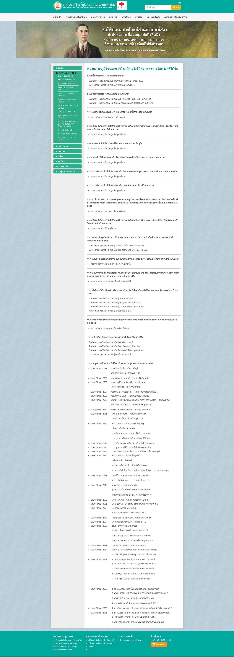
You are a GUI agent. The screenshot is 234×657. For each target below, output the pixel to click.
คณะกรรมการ (98, 17)
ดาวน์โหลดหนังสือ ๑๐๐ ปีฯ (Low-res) (100, 640)
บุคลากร (113, 17)
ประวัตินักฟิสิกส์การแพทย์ (67, 134)
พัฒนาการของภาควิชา (66, 80)
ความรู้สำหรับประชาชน (175, 17)
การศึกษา (126, 17)
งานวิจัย (138, 17)
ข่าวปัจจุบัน (90, 646)
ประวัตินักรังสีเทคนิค (65, 130)
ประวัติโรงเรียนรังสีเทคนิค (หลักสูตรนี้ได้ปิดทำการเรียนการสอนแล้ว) (67, 124)
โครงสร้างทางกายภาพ (66, 112)
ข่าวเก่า (89, 650)
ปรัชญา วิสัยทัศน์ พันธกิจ (67, 76)
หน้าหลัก (57, 17)
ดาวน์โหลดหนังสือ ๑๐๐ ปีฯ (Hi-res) (99, 643)
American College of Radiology (65, 643)
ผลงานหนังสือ (153, 17)
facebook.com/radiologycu (132, 640)
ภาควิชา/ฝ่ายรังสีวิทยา (76, 17)
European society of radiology (65, 646)
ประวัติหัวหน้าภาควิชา (66, 84)
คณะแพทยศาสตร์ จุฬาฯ (62, 650)
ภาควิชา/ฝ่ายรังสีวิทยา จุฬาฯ (162, 640)
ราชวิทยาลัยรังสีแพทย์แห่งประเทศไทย (67, 640)
